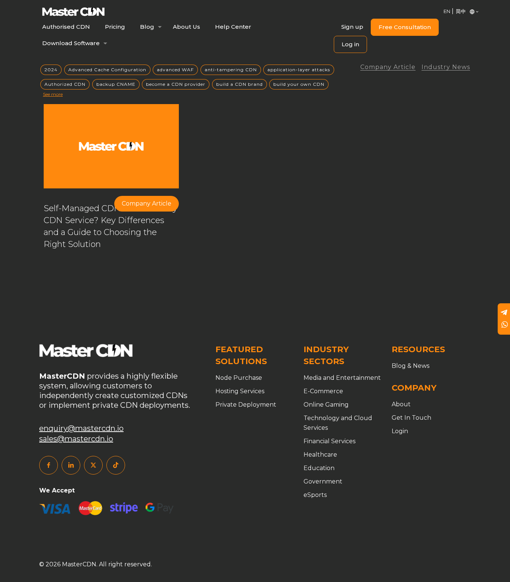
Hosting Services (239, 391)
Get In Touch (411, 417)
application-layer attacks (298, 69)
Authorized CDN (64, 84)
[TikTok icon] (115, 465)
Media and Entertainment (342, 377)
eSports (315, 494)
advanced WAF (175, 69)
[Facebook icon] (48, 465)
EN (447, 11)
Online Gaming (326, 404)
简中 (461, 11)
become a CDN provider (175, 84)
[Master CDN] (73, 11)
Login (400, 431)
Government (323, 481)
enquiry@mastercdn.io (81, 428)
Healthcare (320, 454)
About (401, 404)
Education (319, 468)
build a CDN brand (239, 84)
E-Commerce (323, 391)
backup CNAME (116, 84)
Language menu (470, 11)
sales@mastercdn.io (76, 438)
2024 (50, 69)
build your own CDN (298, 84)
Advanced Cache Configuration (107, 69)
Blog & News (410, 365)
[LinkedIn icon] (71, 465)
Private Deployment (245, 404)
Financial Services (329, 441)
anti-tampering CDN (231, 69)
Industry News (446, 67)
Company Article (388, 67)
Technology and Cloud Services (338, 422)
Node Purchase (238, 377)
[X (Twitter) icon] (93, 465)
